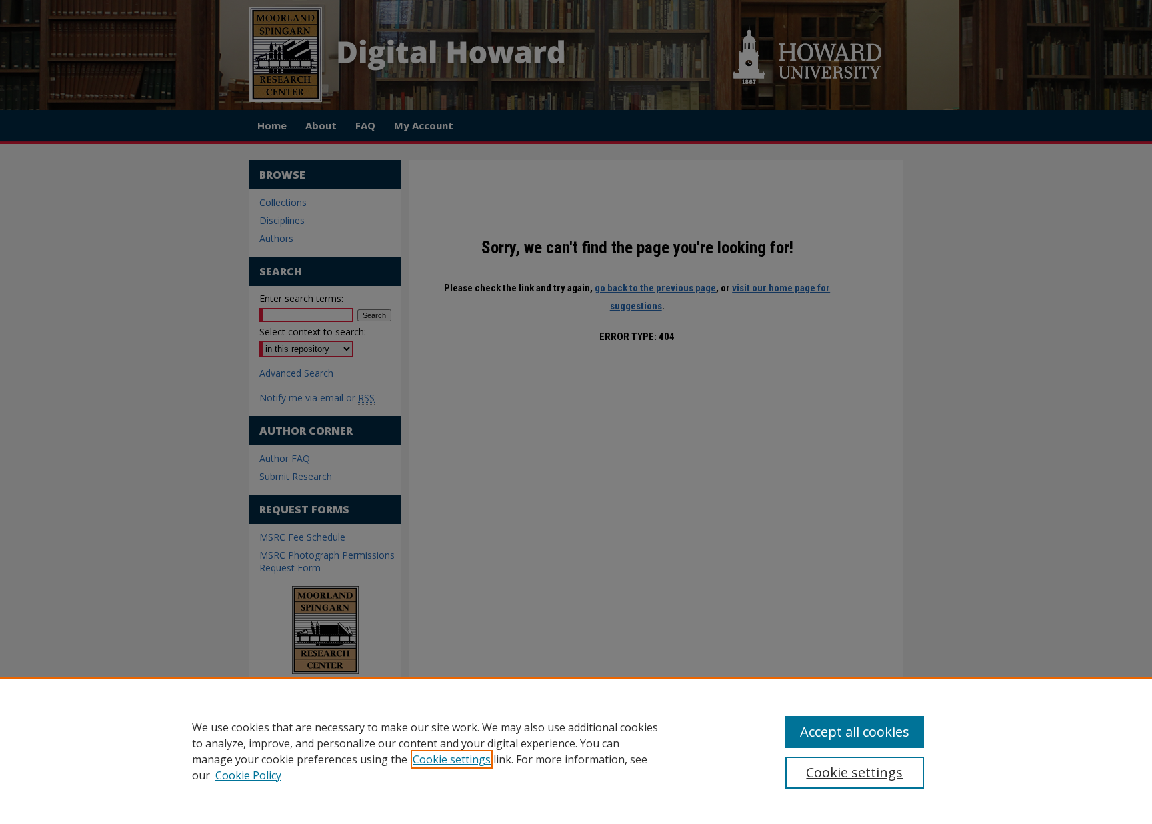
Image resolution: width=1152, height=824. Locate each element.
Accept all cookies (854, 732)
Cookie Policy (248, 775)
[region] (576, 750)
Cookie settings (452, 759)
